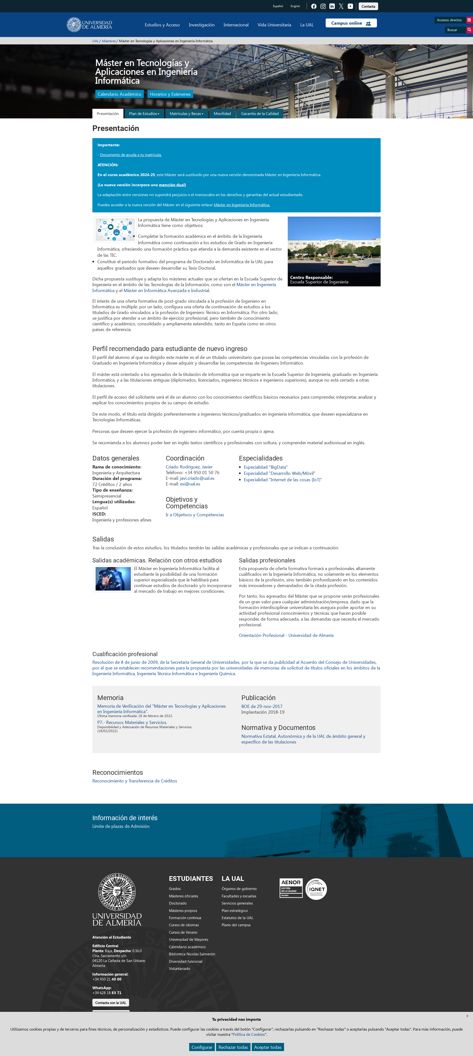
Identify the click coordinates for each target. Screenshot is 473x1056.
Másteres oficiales (183, 895)
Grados (175, 888)
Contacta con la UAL (110, 1002)
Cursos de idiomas (184, 924)
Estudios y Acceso (162, 24)
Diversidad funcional (186, 961)
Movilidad (222, 113)
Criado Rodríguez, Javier (189, 466)
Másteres (109, 40)
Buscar (452, 29)
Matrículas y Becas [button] (185, 113)
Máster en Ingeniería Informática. (242, 204)
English (295, 6)
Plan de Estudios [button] (143, 113)
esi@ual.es (190, 484)
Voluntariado (179, 968)
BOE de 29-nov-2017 (262, 706)
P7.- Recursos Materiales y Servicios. (132, 722)
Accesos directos (449, 20)
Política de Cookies (249, 1034)
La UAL (307, 24)
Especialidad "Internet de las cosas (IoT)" (283, 479)
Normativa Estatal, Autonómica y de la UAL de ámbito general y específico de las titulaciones (303, 739)
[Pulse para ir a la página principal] (89, 24)
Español (278, 6)
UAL (95, 40)
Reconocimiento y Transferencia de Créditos (134, 781)
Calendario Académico (119, 94)
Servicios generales (237, 903)
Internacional (236, 24)
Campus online (347, 23)
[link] (368, 5)
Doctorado (178, 903)
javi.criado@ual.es (197, 478)
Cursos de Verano (183, 932)
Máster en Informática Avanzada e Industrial (166, 290)
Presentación (108, 113)
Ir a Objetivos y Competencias (195, 514)
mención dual (172, 184)
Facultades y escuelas (239, 895)
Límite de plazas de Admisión (121, 826)
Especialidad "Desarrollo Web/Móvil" (279, 473)
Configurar (202, 1047)
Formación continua (185, 917)
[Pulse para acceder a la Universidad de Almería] (117, 898)
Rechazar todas (233, 1047)
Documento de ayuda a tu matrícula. (131, 154)
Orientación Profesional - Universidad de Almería (286, 635)
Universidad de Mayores (188, 939)
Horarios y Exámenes (170, 94)
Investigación (202, 24)
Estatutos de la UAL (237, 917)
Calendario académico (187, 946)
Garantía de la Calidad (260, 113)
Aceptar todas (268, 1047)
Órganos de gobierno (239, 888)
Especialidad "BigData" (266, 467)
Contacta (368, 6)
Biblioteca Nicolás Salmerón (192, 953)
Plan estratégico (235, 910)
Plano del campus (236, 924)
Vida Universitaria (274, 24)
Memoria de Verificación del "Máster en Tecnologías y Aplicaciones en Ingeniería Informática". (161, 708)
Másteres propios (183, 910)
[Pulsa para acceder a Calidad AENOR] (303, 889)
